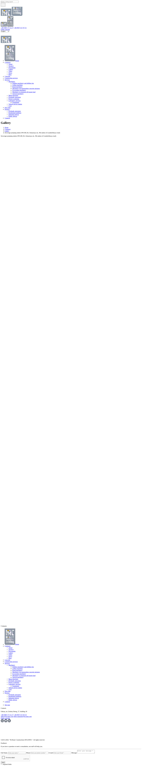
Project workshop (14, 99)
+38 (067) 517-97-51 (20, 715)
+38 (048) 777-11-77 (7, 28)
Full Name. (4, 753)
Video (10, 71)
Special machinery (18, 94)
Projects (7, 109)
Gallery (11, 69)
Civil (10, 106)
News (10, 73)
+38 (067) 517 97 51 (20, 28)
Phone (28, 753)
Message (74, 753)
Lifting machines (17, 85)
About (10, 64)
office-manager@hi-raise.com (23, 716)
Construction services (11, 78)
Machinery (12, 81)
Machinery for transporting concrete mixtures (26, 88)
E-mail (51, 753)
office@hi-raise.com (7, 716)
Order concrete (5, 29)
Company (8, 62)
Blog (10, 74)
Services (7, 80)
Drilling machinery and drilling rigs (23, 83)
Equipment (15, 102)
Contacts (7, 118)
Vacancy (11, 66)
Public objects (13, 116)
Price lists (7, 107)
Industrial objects (14, 114)
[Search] (3, 5)
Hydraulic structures (15, 97)
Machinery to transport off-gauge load (23, 92)
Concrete (7, 76)
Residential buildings (15, 113)
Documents (12, 67)
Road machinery (17, 87)
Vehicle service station (15, 104)
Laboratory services (14, 100)
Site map (7, 705)
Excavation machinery (19, 90)
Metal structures (13, 95)
